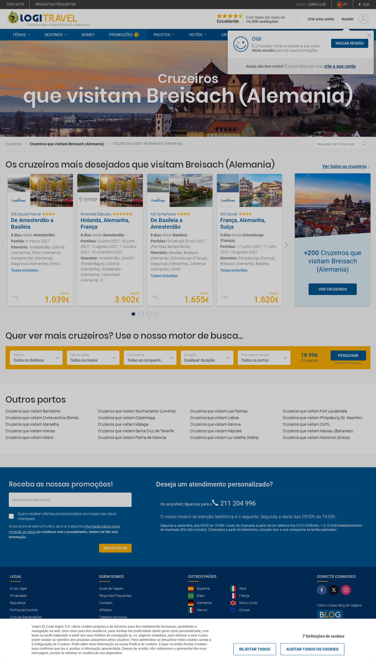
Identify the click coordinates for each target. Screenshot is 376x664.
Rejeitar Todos (254, 649)
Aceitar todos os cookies (312, 649)
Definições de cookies (325, 636)
